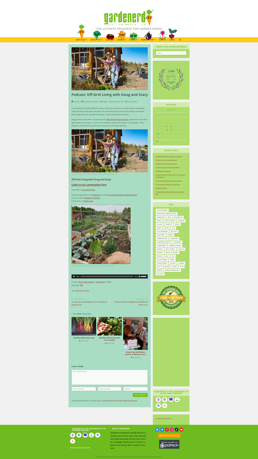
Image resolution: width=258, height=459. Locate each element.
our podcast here (88, 190)
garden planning (175, 245)
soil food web (162, 260)
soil (173, 256)
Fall (173, 228)
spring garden (162, 263)
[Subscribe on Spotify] (164, 399)
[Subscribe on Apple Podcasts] (158, 399)
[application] (110, 276)
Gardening (177, 242)
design (177, 224)
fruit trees (161, 235)
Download (99, 282)
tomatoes (166, 267)
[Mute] (139, 276)
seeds (167, 256)
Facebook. (96, 195)
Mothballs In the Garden (163, 171)
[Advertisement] (170, 352)
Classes (159, 224)
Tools (175, 267)
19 (171, 130)
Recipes (175, 252)
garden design (162, 238)
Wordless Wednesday (172, 270)
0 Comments (132, 102)
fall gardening (162, 231)
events (166, 228)
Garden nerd (161, 245)
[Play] (74, 276)
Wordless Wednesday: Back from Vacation (109, 339)
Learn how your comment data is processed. (119, 400)
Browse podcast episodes (163, 418)
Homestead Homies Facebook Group (122, 195)
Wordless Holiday (161, 188)
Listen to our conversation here (89, 184)
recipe (168, 252)
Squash (172, 263)
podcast (86, 291)
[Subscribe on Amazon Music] (171, 399)
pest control (170, 249)
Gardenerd (174, 238)
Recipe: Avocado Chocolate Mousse (166, 164)
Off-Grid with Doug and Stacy (118, 119)
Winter (159, 270)
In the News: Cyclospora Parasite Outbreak (168, 181)
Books (159, 221)
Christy (76, 102)
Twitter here (88, 201)
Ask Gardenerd (162, 210)
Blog (105, 102)
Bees (169, 217)
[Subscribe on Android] (177, 399)
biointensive (178, 217)
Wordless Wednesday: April (83, 338)
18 (166, 130)
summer (181, 263)
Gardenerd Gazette (164, 242)
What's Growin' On (116, 102)
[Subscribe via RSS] (164, 405)
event (159, 228)
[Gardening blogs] (171, 297)
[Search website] (180, 39)
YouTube (160, 274)
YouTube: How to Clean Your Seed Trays (168, 185)
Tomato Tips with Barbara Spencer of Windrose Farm (135, 353)
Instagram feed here (92, 198)
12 (171, 126)
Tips (158, 267)
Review (159, 256)
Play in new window (86, 282)
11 (166, 126)
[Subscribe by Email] (158, 405)
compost (169, 224)
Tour (181, 267)
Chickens (181, 221)
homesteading (79, 291)
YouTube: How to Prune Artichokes (166, 160)
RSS (81, 285)
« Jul (157, 141)
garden (170, 235)
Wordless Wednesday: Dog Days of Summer (169, 157)
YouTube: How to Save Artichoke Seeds (167, 168)
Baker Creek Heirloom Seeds (166, 214)
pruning (160, 252)
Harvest (160, 249)
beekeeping (161, 217)
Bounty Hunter (169, 221)
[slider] (144, 276)
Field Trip (174, 231)
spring (172, 260)
